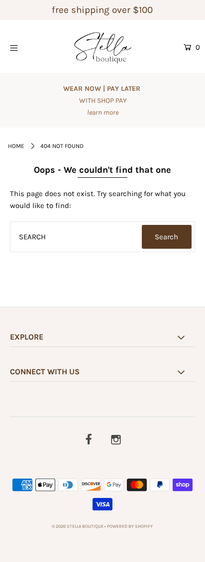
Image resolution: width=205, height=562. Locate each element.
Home (16, 145)
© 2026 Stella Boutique (77, 526)
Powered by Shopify (130, 526)
